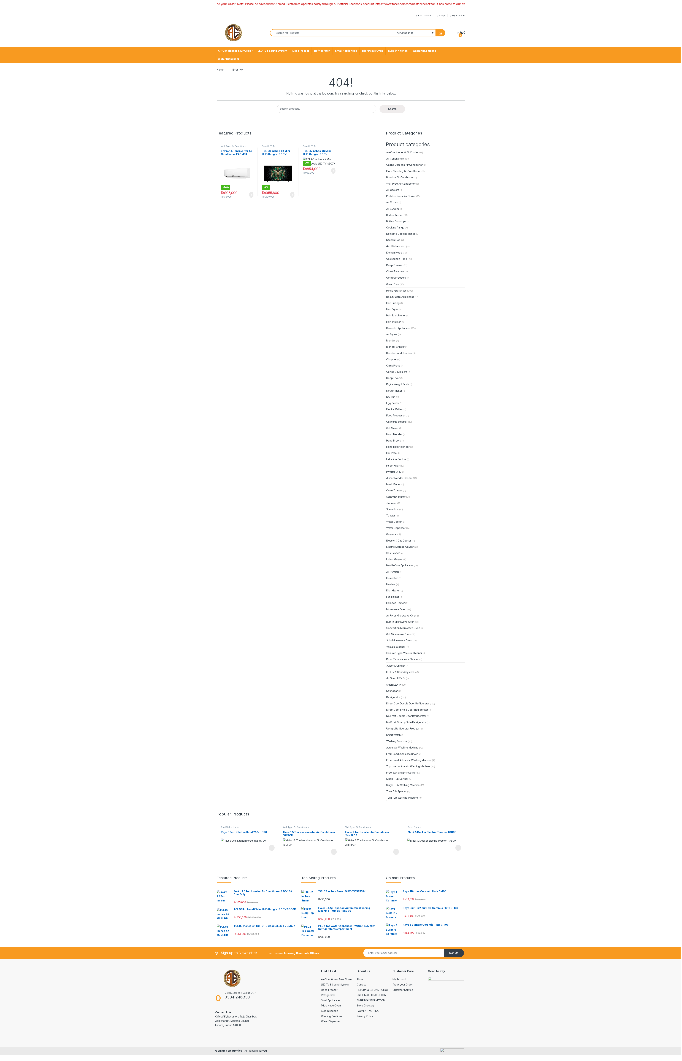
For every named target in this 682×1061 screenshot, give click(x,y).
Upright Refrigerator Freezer (402, 728)
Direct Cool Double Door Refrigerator (407, 703)
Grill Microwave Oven (398, 634)
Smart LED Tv (268, 146)
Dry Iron (390, 396)
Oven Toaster (394, 490)
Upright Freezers (396, 277)
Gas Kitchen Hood (396, 258)
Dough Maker (394, 390)
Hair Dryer (392, 309)
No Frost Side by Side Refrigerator (406, 722)
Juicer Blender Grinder (399, 478)
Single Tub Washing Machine (403, 785)
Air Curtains (392, 208)
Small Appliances (346, 50)
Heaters (390, 584)
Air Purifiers (392, 571)
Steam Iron (392, 509)
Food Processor (395, 415)
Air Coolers (392, 189)
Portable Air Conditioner (400, 177)
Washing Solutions (424, 50)
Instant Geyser (394, 559)
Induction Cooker (396, 459)
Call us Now (424, 15)
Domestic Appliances (398, 328)
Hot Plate (391, 452)
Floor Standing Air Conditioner (403, 171)
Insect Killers (393, 465)
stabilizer (391, 503)
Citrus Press (393, 365)
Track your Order (403, 984)
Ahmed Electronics (230, 1050)
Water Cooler (394, 521)
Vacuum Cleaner (395, 646)
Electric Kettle (394, 409)
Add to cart (251, 195)
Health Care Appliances (399, 565)
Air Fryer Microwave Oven (401, 615)
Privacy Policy (365, 1016)
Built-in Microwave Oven (400, 621)
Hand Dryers (393, 440)
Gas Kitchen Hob (395, 246)
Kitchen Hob (393, 239)
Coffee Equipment (396, 371)
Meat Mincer (393, 484)
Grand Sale (392, 284)
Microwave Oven (372, 50)
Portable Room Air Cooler (401, 196)
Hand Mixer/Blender (397, 446)
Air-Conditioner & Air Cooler (235, 50)
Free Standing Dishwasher (401, 772)
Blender (390, 340)
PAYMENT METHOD (368, 1010)
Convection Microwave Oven (403, 627)
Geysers (391, 534)
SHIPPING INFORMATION (371, 1000)
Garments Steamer (396, 421)
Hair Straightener (396, 315)
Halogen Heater (395, 602)
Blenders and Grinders (399, 353)
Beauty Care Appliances (400, 296)
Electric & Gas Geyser (398, 540)
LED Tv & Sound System (272, 50)
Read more (272, 848)
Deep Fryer (393, 377)
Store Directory (365, 1005)
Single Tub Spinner (397, 778)
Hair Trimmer (393, 321)
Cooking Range (395, 227)
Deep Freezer (300, 50)
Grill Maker (392, 428)
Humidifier (392, 578)
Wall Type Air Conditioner (234, 146)
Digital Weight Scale (397, 384)
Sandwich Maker (395, 496)
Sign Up (453, 952)
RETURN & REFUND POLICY (372, 989)
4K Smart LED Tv (395, 678)
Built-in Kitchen (398, 50)
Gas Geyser (393, 552)
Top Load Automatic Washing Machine (408, 766)
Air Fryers (391, 334)
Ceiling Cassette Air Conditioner (404, 164)
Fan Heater (392, 596)
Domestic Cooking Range (401, 233)
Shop (442, 15)
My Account (458, 15)
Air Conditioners (395, 158)
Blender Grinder (395, 346)
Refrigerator (322, 50)
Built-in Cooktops (396, 221)
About (360, 979)
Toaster (390, 515)
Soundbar (392, 690)
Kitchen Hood (394, 252)
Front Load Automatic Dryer (402, 753)
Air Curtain (392, 202)
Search (392, 108)
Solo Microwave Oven (399, 640)
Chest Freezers (395, 271)
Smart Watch (393, 734)
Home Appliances (396, 290)
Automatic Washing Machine (402, 747)
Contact (361, 984)
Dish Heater (393, 590)
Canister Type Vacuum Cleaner (404, 653)
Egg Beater (392, 403)
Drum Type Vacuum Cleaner (402, 659)
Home (220, 69)
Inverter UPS (393, 471)
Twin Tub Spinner (396, 791)
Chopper (391, 359)
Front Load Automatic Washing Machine (408, 760)
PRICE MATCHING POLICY (371, 995)
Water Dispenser (228, 58)
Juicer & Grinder (395, 665)
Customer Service (403, 989)
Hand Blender (394, 434)
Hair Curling (392, 303)
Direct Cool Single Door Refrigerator (407, 709)
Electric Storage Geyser (400, 546)
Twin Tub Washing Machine (402, 797)
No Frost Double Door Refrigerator (406, 715)
